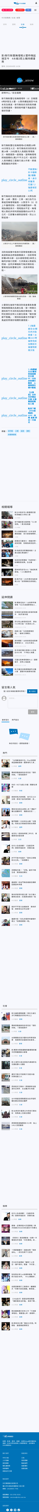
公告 (23, 1458)
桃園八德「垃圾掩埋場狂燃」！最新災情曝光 (7, 634)
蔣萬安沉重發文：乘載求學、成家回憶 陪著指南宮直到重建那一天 (7, 543)
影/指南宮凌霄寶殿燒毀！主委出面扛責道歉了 (7, 553)
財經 (20, 790)
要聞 (14, 24)
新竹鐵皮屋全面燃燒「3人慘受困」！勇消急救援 (7, 524)
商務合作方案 (7, 1471)
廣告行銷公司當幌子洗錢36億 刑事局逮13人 (6, 1077)
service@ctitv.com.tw (18, 1497)
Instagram (11, 1510)
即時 (5, 24)
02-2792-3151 (15, 1494)
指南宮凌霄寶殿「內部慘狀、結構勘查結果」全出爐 (7, 563)
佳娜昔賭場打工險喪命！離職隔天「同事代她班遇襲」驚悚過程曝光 (6, 1290)
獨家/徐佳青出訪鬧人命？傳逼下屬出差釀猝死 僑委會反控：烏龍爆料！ (6, 812)
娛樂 (31, 24)
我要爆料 (24, 1466)
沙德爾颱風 (20, 10)
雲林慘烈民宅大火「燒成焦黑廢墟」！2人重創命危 (7, 572)
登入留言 (32, 691)
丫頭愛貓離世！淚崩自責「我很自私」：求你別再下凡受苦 (6, 1253)
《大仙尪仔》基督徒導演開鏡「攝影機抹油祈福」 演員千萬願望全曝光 (6, 1302)
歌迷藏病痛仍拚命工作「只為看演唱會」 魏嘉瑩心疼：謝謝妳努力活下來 (6, 1314)
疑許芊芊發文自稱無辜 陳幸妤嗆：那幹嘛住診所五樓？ (6, 910)
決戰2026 (29, 10)
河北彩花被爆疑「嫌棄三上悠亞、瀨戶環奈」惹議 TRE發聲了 (6, 1265)
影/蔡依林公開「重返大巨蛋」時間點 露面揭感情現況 (6, 1326)
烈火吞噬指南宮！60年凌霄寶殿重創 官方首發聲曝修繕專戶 (7, 534)
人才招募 (6, 1460)
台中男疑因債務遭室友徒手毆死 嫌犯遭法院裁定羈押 (6, 1102)
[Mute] (10, 88)
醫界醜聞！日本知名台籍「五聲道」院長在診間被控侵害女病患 (6, 824)
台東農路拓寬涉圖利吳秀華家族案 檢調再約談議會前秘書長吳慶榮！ (6, 1041)
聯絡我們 (24, 1463)
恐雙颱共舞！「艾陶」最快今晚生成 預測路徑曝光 (6, 873)
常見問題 (24, 1460)
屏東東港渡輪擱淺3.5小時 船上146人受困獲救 (6, 1126)
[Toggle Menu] (35, 10)
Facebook (7, 1510)
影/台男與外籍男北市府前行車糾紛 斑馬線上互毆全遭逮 (6, 1114)
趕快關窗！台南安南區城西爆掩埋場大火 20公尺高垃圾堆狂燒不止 (7, 643)
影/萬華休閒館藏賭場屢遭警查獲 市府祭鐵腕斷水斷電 (6, 1053)
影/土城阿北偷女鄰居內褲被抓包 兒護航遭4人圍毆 (6, 1065)
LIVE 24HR (8, 10)
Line (15, 1510)
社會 (23, 24)
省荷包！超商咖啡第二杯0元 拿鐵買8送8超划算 (6, 836)
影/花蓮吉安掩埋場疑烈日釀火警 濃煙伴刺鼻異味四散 (7, 672)
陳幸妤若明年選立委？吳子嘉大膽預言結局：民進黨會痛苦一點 (6, 897)
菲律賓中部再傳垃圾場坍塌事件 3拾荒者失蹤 (7, 615)
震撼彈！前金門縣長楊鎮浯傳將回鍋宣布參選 (6, 885)
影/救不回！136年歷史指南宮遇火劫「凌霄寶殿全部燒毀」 (7, 582)
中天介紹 (6, 1458)
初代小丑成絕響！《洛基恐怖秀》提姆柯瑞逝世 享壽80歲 (6, 849)
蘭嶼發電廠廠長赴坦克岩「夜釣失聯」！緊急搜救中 (6, 775)
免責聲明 (6, 1468)
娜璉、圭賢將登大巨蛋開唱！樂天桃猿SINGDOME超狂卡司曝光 (6, 1229)
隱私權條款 (6, 1466)
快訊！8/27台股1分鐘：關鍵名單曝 (6, 788)
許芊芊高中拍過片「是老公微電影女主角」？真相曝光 (6, 861)
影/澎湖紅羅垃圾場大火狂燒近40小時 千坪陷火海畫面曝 (7, 653)
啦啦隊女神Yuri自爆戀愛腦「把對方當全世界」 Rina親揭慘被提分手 (6, 1277)
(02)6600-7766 (12, 1489)
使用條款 (6, 1463)
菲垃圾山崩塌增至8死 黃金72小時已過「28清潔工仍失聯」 (7, 624)
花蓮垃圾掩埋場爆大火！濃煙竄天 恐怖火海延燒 (7, 662)
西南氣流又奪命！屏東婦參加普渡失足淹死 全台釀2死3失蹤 (6, 1089)
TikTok (19, 1510)
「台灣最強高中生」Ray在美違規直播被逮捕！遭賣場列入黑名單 (6, 763)
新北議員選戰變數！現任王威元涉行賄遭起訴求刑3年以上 (6, 1016)
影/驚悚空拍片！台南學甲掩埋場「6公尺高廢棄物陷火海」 (7, 605)
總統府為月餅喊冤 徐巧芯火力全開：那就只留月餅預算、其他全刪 (6, 800)
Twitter (4, 1510)
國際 (19, 766)
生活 (19, 839)
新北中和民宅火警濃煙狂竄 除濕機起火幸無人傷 (7, 515)
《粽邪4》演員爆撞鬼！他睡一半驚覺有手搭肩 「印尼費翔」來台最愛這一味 (6, 1241)
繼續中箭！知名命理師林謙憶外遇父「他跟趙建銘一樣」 (6, 922)
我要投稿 (24, 1468)
